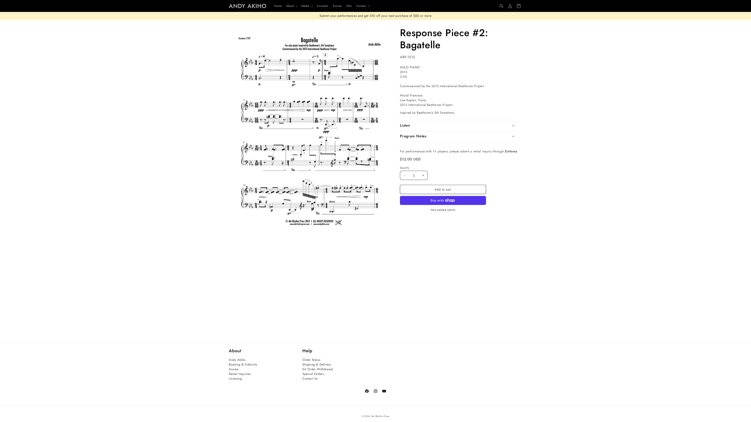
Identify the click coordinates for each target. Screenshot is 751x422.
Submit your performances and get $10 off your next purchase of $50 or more (375, 15)
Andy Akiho (237, 360)
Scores (233, 369)
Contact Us (310, 378)
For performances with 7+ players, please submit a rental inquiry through (458, 151)
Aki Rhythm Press (380, 416)
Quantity (404, 168)
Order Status (311, 360)
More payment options (443, 210)
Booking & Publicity (243, 364)
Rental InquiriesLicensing (240, 376)
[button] (291, 6)
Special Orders (313, 374)
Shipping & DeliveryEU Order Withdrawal (317, 366)
